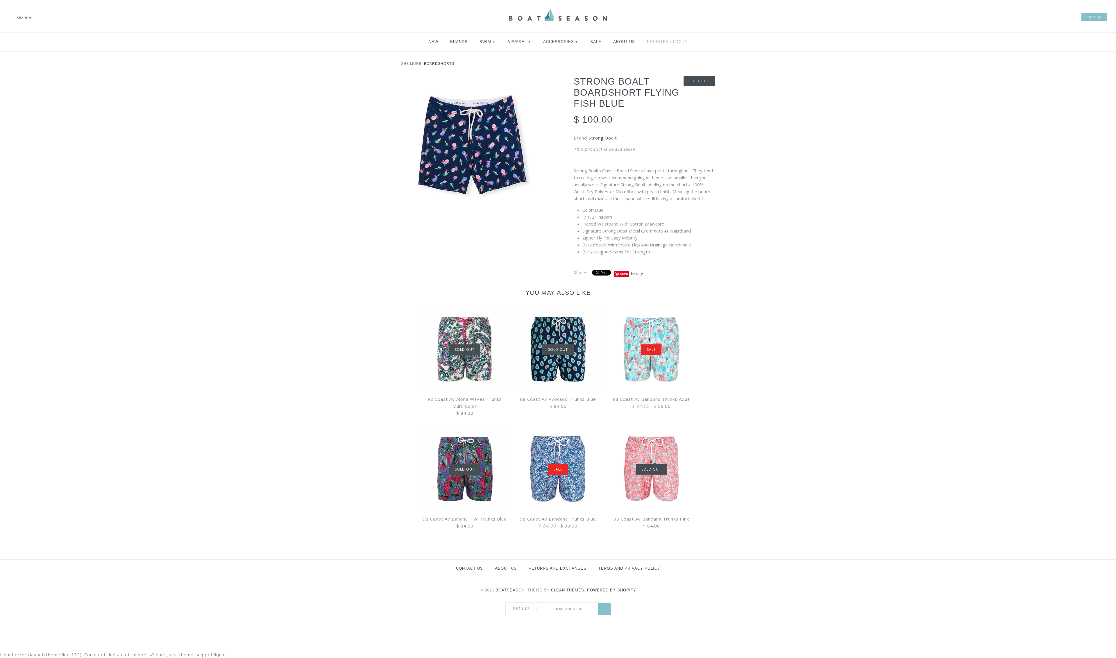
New (433, 42)
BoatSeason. (511, 590)
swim (488, 42)
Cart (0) (1094, 17)
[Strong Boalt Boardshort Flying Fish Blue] (471, 146)
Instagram (1060, 17)
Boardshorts (439, 64)
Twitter (1036, 17)
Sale (595, 42)
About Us (624, 42)
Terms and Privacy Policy (629, 568)
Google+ (1052, 17)
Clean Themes (567, 590)
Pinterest (1044, 17)
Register (658, 42)
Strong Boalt (603, 138)
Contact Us (469, 568)
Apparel (519, 42)
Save (624, 273)
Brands (459, 42)
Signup (521, 609)
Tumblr (1068, 17)
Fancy (637, 273)
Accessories (560, 42)
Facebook (1029, 17)
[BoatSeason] (558, 9)
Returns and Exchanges (557, 568)
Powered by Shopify (611, 590)
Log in (680, 42)
